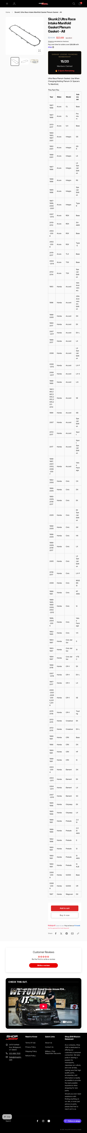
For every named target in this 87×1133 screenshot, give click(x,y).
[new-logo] (12, 1039)
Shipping (51, 41)
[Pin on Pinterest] (66, 933)
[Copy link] (78, 933)
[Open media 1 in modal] (25, 36)
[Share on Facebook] (56, 933)
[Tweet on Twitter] (61, 933)
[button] (7, 3)
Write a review (43, 965)
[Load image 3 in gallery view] (34, 61)
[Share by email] (72, 933)
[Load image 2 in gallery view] (25, 61)
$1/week (77, 926)
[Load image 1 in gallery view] (15, 61)
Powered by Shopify (75, 1129)
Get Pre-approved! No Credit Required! (58, 928)
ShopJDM (67, 1129)
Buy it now (65, 915)
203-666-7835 (14, 1053)
